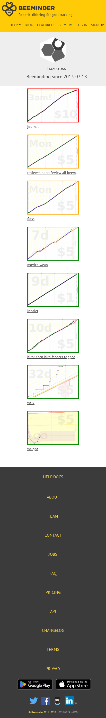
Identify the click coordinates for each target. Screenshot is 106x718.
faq (53, 573)
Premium (65, 25)
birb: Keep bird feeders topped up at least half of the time (53, 356)
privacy (53, 668)
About (53, 497)
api (53, 611)
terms (53, 649)
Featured (45, 25)
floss (30, 218)
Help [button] (14, 25)
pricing (53, 592)
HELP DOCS (53, 476)
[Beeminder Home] (53, 9)
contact (53, 535)
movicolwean (37, 264)
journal (33, 126)
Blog (29, 25)
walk (30, 403)
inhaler (32, 310)
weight (32, 449)
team (53, 516)
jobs (53, 554)
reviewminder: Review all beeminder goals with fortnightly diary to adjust (53, 172)
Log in (81, 25)
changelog (53, 630)
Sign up (97, 25)
